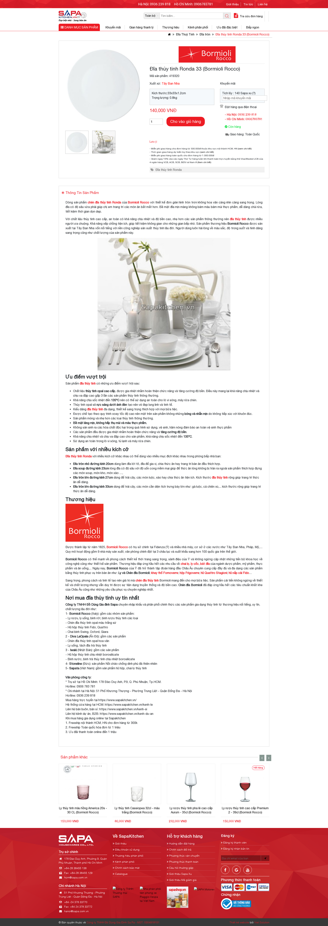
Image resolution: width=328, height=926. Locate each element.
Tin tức (248, 4)
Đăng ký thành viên (234, 842)
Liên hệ (262, 4)
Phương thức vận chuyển (183, 855)
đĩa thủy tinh (238, 219)
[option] (76, 142)
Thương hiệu (170, 27)
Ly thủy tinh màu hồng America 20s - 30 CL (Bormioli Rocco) (83, 810)
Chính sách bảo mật (127, 867)
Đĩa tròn (204, 34)
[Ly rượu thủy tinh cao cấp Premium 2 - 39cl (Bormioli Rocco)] (245, 784)
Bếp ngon (252, 27)
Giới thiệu (232, 4)
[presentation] (261, 758)
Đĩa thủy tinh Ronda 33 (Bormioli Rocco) (242, 34)
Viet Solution (261, 922)
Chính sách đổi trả (179, 849)
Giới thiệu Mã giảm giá (182, 879)
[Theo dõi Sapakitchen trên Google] (236, 872)
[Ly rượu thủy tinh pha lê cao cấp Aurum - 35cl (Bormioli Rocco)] (191, 784)
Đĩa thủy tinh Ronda (168, 169)
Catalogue (121, 873)
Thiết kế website (239, 922)
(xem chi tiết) (245, 148)
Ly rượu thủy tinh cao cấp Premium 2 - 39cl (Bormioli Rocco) (245, 810)
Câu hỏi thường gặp (180, 867)
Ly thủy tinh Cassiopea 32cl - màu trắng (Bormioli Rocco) (137, 810)
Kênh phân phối (198, 27)
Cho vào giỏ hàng (185, 121)
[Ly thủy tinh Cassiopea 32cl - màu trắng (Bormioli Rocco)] (137, 784)
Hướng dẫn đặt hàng (181, 843)
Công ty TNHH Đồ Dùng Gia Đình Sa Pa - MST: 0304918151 (123, 922)
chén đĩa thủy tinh (147, 580)
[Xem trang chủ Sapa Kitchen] (73, 15)
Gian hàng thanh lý (141, 27)
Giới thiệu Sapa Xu (180, 873)
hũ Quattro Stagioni (214, 572)
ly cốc (195, 563)
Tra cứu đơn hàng (251, 16)
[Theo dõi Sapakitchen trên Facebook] (225, 872)
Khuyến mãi (113, 27)
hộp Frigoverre (189, 572)
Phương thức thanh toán (183, 861)
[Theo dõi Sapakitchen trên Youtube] (247, 872)
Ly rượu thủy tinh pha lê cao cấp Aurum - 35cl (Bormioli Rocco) (191, 810)
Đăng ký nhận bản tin (235, 848)
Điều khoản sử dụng (127, 849)
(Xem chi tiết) (204, 162)
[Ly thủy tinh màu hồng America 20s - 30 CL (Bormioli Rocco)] (83, 784)
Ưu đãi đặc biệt (227, 27)
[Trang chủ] (169, 34)
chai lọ (185, 563)
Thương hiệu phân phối (128, 855)
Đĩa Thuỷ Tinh (185, 34)
